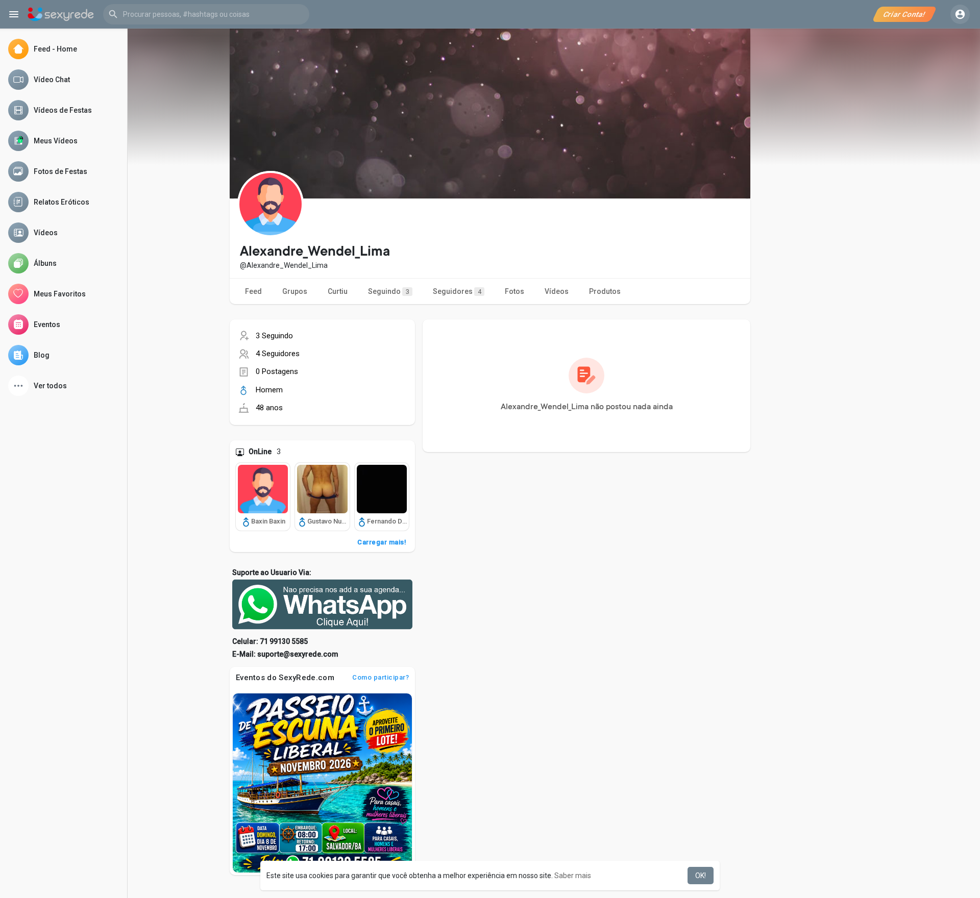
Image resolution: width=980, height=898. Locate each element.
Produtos (605, 291)
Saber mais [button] (572, 875)
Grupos (294, 291)
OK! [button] (700, 875)
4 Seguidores (278, 353)
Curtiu (338, 291)
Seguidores (457, 291)
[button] (206, 14)
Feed (253, 291)
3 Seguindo (274, 335)
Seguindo (388, 291)
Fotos (514, 291)
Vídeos (557, 291)
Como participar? (380, 677)
